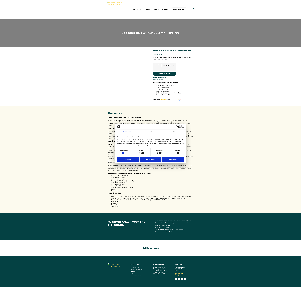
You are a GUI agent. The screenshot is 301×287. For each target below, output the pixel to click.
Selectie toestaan (150, 159)
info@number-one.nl (181, 275)
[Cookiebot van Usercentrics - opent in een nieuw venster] (177, 126)
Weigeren (128, 159)
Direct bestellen (164, 73)
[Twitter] (185, 279)
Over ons (165, 9)
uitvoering (157, 65)
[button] (189, 9)
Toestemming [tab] (127, 131)
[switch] (141, 153)
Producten (137, 9)
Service (156, 9)
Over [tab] (174, 131)
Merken (148, 9)
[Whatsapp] (176, 279)
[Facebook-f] (179, 279)
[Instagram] (182, 279)
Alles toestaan (173, 159)
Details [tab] (150, 131)
